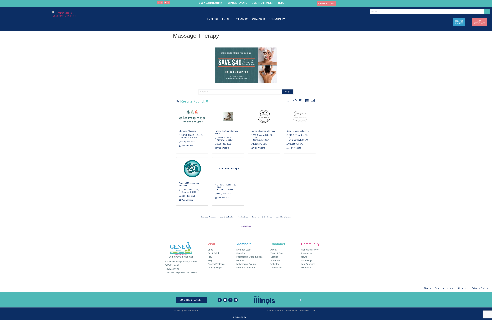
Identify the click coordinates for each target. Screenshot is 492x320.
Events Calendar (226, 217)
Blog (281, 3)
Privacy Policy (480, 288)
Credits (462, 288)
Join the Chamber (262, 3)
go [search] (289, 92)
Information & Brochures (262, 217)
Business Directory (210, 3)
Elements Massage (187, 131)
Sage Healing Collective (297, 131)
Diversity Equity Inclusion (438, 288)
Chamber (277, 244)
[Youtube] (165, 2)
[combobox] (427, 11)
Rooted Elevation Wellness (263, 131)
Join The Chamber (283, 217)
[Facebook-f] (220, 300)
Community (310, 244)
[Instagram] (168, 2)
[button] (213, 19)
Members (244, 244)
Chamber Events (237, 3)
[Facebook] (158, 2)
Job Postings (243, 217)
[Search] (487, 11)
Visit (211, 244)
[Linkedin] (161, 2)
